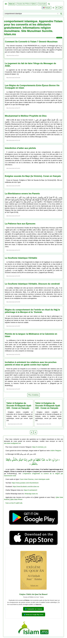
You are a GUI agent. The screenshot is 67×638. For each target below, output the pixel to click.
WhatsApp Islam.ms (31, 494)
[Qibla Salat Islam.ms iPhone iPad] (33, 545)
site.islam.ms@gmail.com (12, 443)
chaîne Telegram (55, 450)
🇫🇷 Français (46, 7)
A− (57, 7)
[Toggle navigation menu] (5, 3)
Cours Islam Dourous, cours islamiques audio (34, 479)
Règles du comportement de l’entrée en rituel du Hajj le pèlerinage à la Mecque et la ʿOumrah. (32, 310)
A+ (61, 7)
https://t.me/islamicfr (30, 490)
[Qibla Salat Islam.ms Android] (33, 529)
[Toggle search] (48, 3)
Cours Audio (42, 4)
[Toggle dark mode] (53, 7)
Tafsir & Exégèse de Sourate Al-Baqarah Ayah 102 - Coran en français (47, 405)
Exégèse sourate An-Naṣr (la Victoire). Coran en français (33, 176)
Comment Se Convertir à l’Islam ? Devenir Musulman (31, 41)
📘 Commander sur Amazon (33, 609)
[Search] (61, 13)
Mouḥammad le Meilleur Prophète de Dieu (26, 116)
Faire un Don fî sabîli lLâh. (14, 503)
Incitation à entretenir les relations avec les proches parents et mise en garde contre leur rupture (30, 363)
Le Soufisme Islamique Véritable (21, 258)
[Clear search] (58, 14)
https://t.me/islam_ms (39, 447)
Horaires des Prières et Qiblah (26, 4)
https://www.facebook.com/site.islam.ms (26, 486)
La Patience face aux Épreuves (20, 223)
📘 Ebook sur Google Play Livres (33, 614)
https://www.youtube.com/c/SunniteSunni (25, 483)
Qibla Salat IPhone (16, 499)
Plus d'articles (33, 395)
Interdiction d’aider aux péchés (20, 148)
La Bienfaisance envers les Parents (22, 193)
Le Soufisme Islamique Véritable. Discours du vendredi (32, 284)
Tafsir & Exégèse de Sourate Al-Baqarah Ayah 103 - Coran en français (18, 405)
